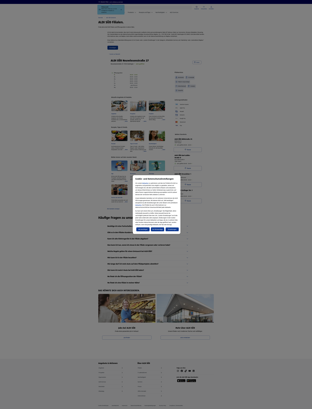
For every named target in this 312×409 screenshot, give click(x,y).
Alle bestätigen (143, 229)
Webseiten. (138, 205)
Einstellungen (172, 229)
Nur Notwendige (157, 229)
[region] (156, 204)
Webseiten (145, 183)
